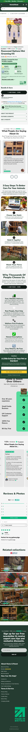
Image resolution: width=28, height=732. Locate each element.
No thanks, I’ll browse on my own (14, 375)
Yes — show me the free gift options (14, 371)
